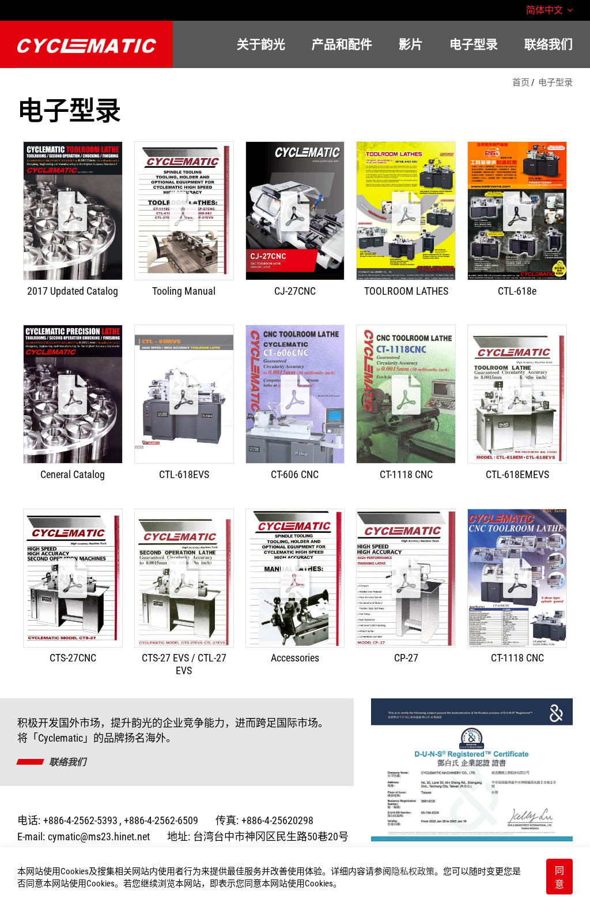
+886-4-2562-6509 (161, 820)
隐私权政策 (412, 871)
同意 (559, 877)
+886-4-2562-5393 (80, 820)
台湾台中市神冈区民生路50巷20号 (271, 836)
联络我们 (67, 762)
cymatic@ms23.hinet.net (99, 836)
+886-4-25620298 (277, 820)
